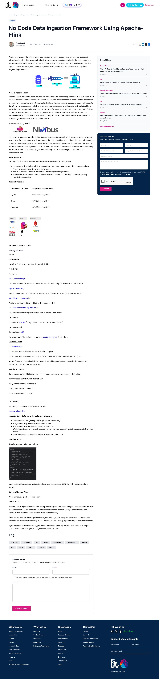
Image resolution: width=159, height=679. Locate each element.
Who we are (29, 5)
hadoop (84, 542)
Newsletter (62, 650)
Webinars (61, 642)
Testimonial (62, 661)
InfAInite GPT (72, 5)
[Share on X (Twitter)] (146, 44)
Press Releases (14, 650)
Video (60, 664)
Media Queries (88, 642)
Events (11, 642)
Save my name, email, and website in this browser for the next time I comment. (44, 578)
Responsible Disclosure (91, 646)
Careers (148, 5)
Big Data (12, 20)
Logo (12, 5)
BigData (46, 542)
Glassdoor (128, 631)
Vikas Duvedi (20, 43)
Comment (15, 582)
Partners (12, 657)
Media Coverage (15, 653)
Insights (16, 15)
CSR (10, 661)
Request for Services (91, 639)
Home (10, 15)
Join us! (86, 635)
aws (37, 542)
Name (14, 567)
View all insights (106, 126)
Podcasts (61, 646)
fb (120, 631)
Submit (106, 188)
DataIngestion (58, 542)
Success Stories (64, 635)
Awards (11, 639)
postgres (41, 547)
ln (112, 631)
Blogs (23, 15)
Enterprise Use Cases (41, 646)
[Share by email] (140, 44)
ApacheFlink (14, 542)
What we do (50, 5)
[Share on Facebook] (149, 44)
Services (36, 631)
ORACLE (31, 547)
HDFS (12, 547)
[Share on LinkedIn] (143, 44)
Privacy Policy (109, 174)
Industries (37, 642)
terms (128, 174)
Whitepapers (63, 639)
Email (54, 567)
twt (116, 631)
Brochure (61, 657)
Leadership (13, 635)
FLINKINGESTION (72, 542)
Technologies (38, 635)
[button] (122, 5)
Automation (26, 542)
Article (60, 653)
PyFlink (51, 547)
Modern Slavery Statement (19, 664)
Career (85, 631)
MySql (21, 547)
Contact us (136, 5)
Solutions (36, 639)
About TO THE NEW (16, 631)
